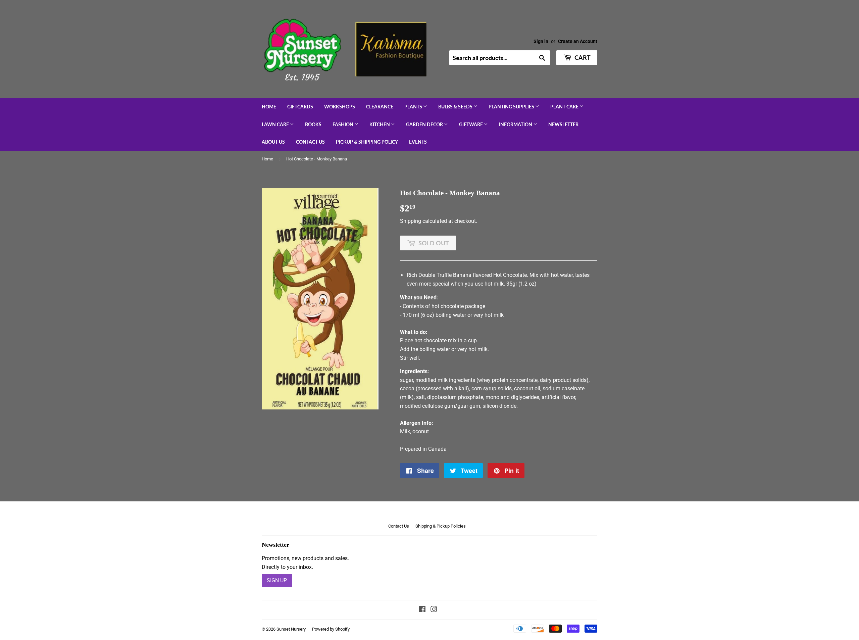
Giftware (471, 124)
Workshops (339, 106)
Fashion (343, 124)
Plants (413, 106)
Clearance (379, 106)
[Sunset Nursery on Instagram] (434, 610)
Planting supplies (512, 106)
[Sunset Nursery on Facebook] (422, 610)
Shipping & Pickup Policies (440, 526)
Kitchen (380, 124)
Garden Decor (425, 124)
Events (418, 142)
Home (269, 106)
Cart (582, 57)
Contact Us (310, 142)
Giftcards (300, 106)
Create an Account (577, 41)
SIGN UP (277, 580)
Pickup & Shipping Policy (367, 142)
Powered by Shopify (331, 629)
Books (313, 124)
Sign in (541, 41)
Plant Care (564, 106)
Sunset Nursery (291, 629)
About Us (273, 142)
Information (516, 124)
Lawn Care (276, 124)
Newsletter (563, 124)
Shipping (410, 221)
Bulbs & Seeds (455, 106)
